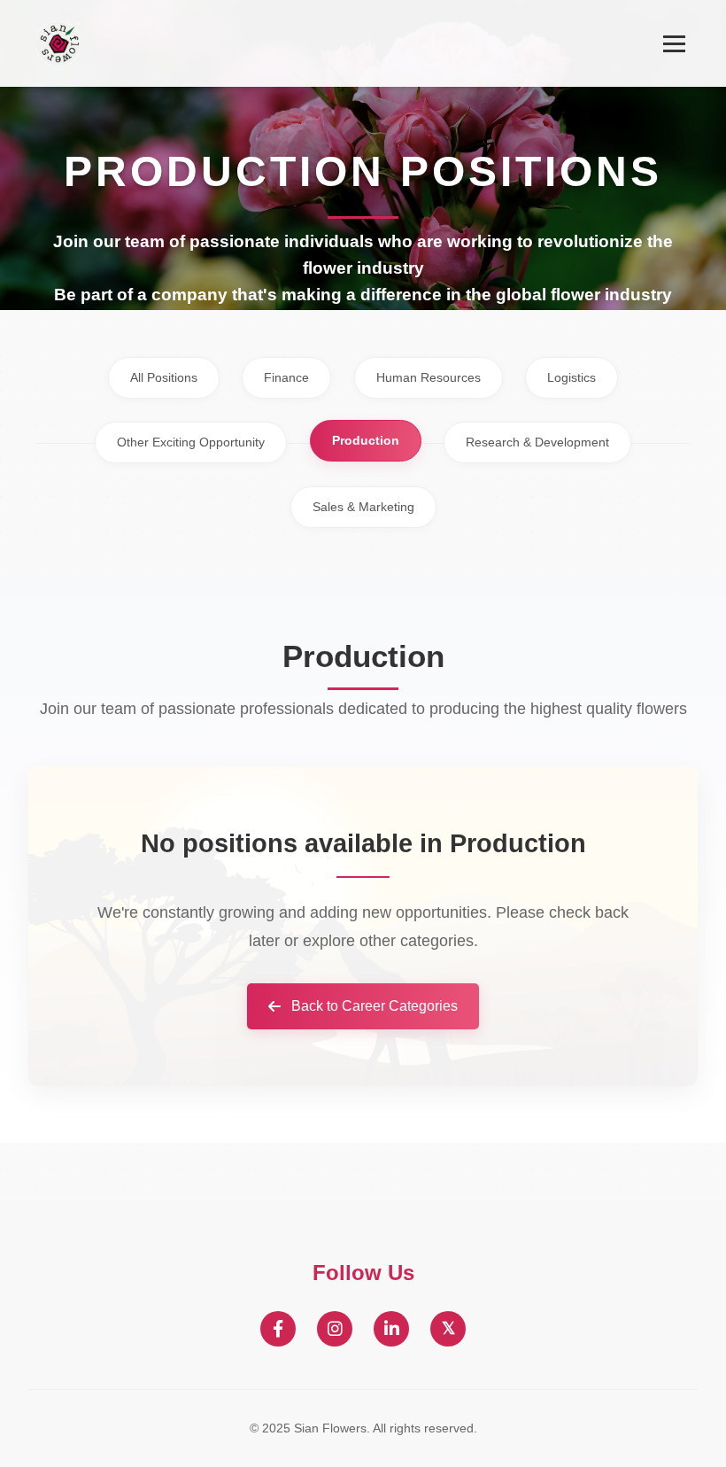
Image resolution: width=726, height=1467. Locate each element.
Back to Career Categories (374, 1005)
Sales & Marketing (363, 507)
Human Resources (428, 377)
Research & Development (537, 442)
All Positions (163, 377)
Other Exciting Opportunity (191, 442)
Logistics (571, 377)
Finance (286, 377)
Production (365, 440)
